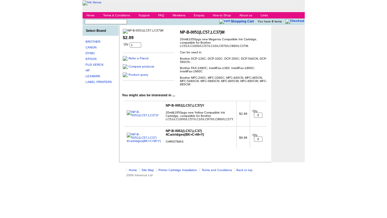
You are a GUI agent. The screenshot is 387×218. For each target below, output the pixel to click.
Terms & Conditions (116, 15)
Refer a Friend (138, 58)
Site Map (147, 170)
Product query (138, 74)
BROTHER (93, 41)
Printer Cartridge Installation (177, 170)
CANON (91, 47)
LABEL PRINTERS (99, 82)
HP (88, 70)
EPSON (91, 59)
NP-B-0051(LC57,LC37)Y (185, 105)
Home (90, 15)
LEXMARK (93, 76)
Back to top (244, 170)
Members (179, 15)
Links (264, 15)
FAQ (161, 15)
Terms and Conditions (217, 170)
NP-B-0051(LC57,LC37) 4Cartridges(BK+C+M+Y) (185, 132)
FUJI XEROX (95, 64)
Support (144, 15)
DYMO (90, 53)
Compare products (141, 66)
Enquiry (199, 15)
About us (245, 15)
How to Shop (222, 15)
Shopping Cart (242, 21)
